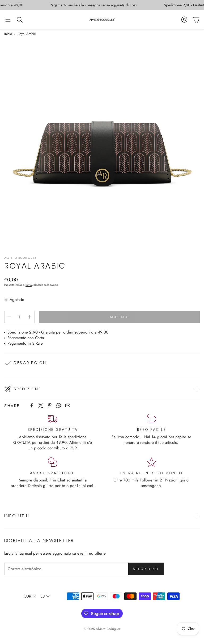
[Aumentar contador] (29, 317)
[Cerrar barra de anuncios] (199, 4)
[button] (8, 19)
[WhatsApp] (58, 405)
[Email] (67, 405)
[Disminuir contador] (9, 317)
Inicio (8, 34)
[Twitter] (40, 405)
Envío (29, 285)
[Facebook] (31, 405)
